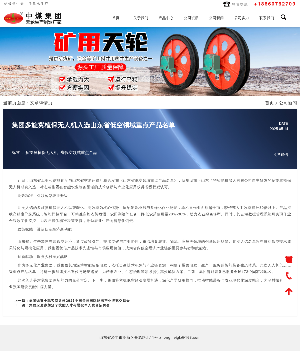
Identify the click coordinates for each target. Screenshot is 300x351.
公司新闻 (216, 17)
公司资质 (191, 17)
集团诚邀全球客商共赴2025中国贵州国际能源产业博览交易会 (79, 300)
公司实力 (241, 17)
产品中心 (166, 17)
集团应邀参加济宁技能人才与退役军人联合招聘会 (69, 305)
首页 (115, 17)
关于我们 (140, 17)
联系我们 (266, 17)
